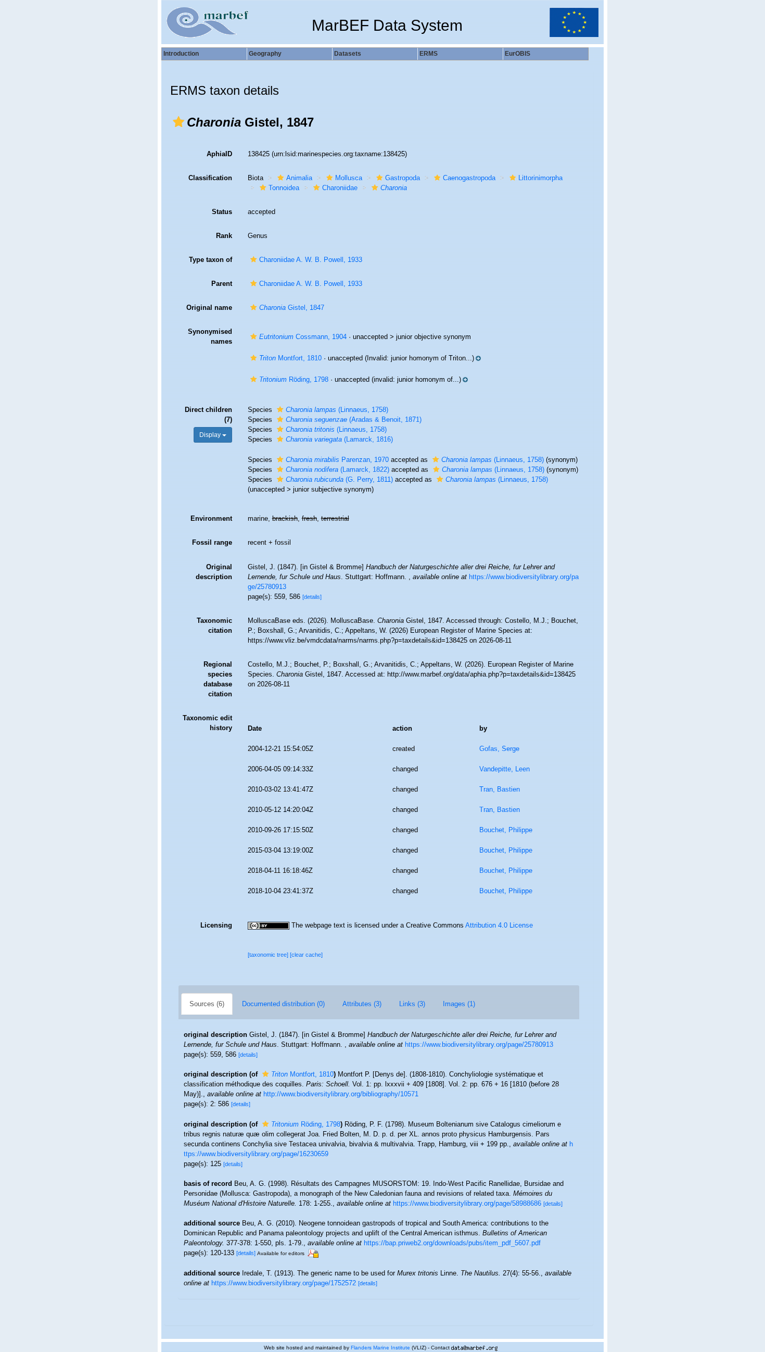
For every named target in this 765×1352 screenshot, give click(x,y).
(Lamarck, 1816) (339, 439)
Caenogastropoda (469, 178)
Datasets (347, 53)
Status (222, 212)
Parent (221, 283)
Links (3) (412, 1004)
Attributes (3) (361, 1004)
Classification (210, 178)
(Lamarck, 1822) (337, 469)
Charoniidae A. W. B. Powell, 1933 (310, 260)
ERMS (428, 53)
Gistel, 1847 (291, 307)
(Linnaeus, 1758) (337, 410)
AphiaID (219, 154)
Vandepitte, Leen (504, 769)
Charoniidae (340, 188)
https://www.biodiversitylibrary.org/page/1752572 (283, 1283)
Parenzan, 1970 (337, 460)
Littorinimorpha (540, 178)
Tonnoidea (284, 188)
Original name (209, 307)
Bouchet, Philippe (505, 830)
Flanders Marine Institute (380, 1347)
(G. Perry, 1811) (339, 479)
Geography (265, 53)
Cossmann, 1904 (303, 337)
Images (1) (459, 1004)
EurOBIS (517, 53)
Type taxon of (210, 260)
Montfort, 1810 (290, 358)
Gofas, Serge (499, 749)
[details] (312, 597)
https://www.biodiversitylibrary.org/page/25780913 (479, 1044)
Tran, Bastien (499, 789)
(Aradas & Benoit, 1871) (354, 419)
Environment (211, 518)
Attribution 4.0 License (499, 925)
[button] (178, 122)
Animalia (299, 178)
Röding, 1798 (293, 379)
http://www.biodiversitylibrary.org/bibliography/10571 (340, 1094)
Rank (224, 236)
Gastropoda (402, 178)
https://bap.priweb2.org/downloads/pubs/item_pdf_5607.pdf (452, 1243)
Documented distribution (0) (283, 1004)
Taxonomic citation (214, 625)
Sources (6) (206, 1004)
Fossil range (212, 542)
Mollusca (348, 178)
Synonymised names (210, 336)
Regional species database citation (217, 679)
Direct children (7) (208, 414)
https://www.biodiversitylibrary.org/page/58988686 (467, 1203)
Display (210, 435)
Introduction (181, 53)
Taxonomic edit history (207, 723)
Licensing (216, 925)
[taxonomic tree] (269, 955)
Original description (214, 572)
